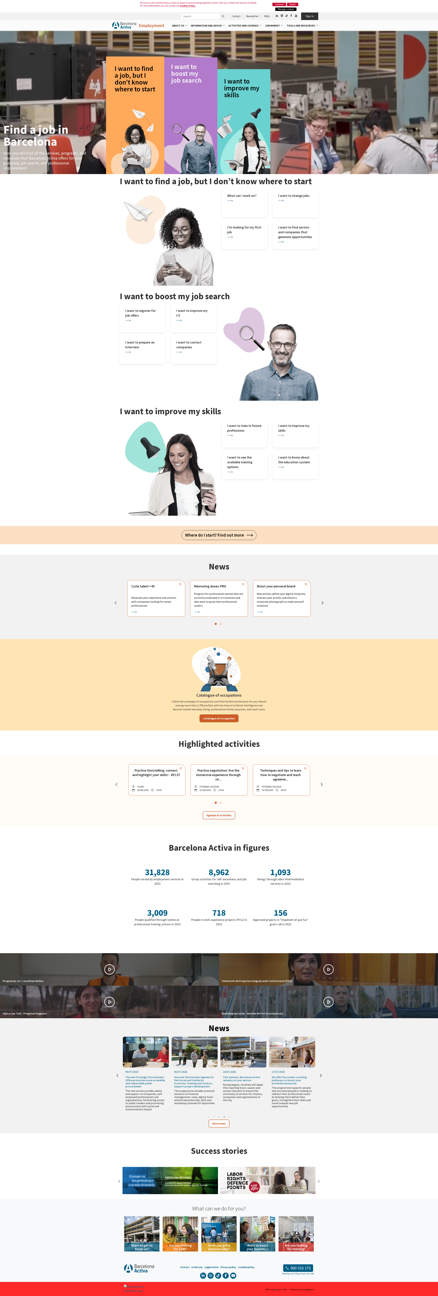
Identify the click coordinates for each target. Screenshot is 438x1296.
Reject (292, 4)
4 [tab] (224, 1117)
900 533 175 (301, 1268)
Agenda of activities (219, 815)
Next (318, 1181)
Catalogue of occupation (219, 718)
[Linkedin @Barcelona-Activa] (277, 16)
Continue (279, 4)
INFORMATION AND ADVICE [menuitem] (206, 25)
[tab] (216, 624)
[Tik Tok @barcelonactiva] (287, 16)
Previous (119, 1181)
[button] (109, 969)
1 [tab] (208, 1117)
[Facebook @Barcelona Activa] (291, 16)
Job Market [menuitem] (272, 25)
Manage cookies (286, 9)
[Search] (223, 16)
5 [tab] (229, 1117)
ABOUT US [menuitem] (178, 25)
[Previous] (115, 603)
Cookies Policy (187, 5)
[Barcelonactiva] (124, 25)
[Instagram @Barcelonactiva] (282, 16)
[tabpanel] (156, 598)
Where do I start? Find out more (216, 535)
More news (219, 1123)
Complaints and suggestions (301, 1289)
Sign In (310, 16)
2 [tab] (214, 1117)
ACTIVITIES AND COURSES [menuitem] (243, 25)
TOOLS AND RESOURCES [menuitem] (301, 25)
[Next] (322, 603)
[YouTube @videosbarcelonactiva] (296, 16)
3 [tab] (219, 1117)
